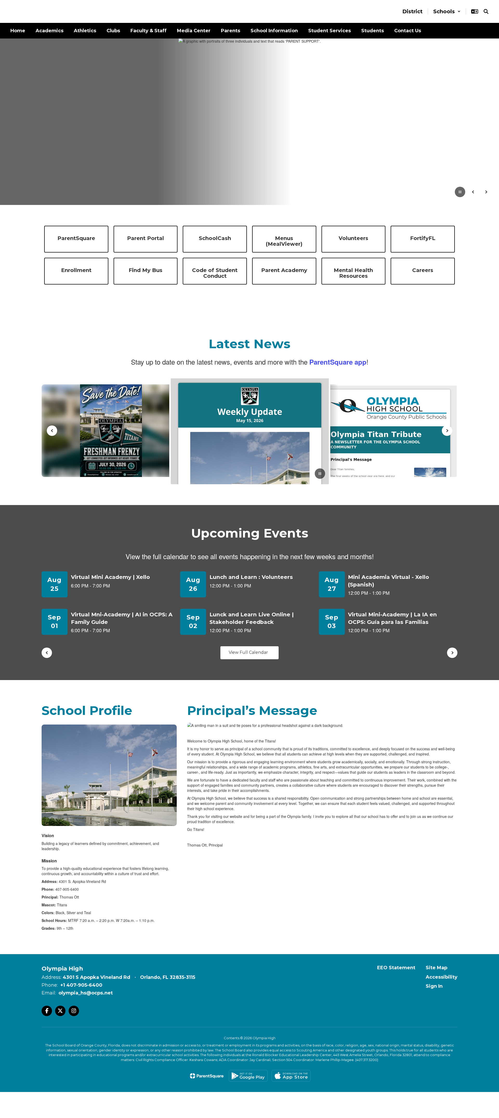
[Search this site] (486, 11)
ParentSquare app (337, 362)
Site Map (436, 968)
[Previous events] (47, 653)
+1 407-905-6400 (81, 985)
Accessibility (441, 977)
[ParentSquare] (207, 1076)
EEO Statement (396, 968)
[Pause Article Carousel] (320, 474)
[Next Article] (447, 430)
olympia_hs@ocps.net (85, 993)
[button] (447, 11)
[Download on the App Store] (291, 1076)
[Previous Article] (52, 430)
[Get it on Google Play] (248, 1076)
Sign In (434, 986)
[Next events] (452, 653)
